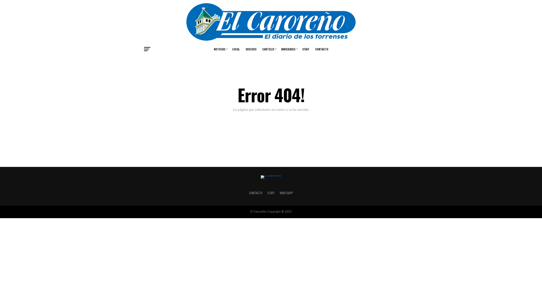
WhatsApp (286, 193)
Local (236, 49)
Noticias (219, 49)
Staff (305, 49)
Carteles (268, 49)
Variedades (288, 49)
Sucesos (251, 49)
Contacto (321, 49)
